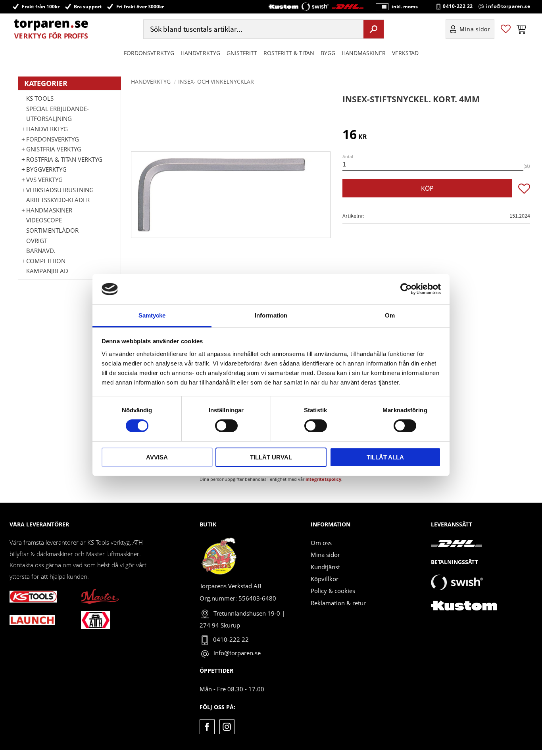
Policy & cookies (333, 591)
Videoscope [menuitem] (44, 220)
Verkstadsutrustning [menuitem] (60, 190)
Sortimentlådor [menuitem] (52, 230)
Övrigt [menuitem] (36, 241)
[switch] (226, 425)
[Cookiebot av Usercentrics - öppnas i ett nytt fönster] (406, 289)
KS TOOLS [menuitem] (40, 98)
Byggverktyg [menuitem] (46, 169)
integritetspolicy (323, 479)
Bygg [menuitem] (328, 53)
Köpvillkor (324, 579)
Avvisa (157, 457)
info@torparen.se (508, 6)
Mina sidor (325, 555)
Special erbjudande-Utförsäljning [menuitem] (57, 114)
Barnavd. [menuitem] (41, 250)
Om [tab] (390, 315)
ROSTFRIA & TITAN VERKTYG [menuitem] (64, 159)
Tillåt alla (385, 457)
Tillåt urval (271, 457)
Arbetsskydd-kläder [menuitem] (58, 200)
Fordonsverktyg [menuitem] (149, 53)
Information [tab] (271, 315)
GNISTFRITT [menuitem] (242, 53)
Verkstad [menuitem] (405, 53)
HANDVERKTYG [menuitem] (200, 53)
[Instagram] (227, 727)
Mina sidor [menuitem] (474, 29)
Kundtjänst (325, 567)
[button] (506, 29)
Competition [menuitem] (45, 261)
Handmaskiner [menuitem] (364, 53)
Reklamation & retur (338, 603)
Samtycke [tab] (152, 315)
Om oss (321, 543)
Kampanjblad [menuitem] (47, 271)
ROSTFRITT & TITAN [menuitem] (288, 53)
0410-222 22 (458, 6)
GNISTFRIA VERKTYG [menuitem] (53, 149)
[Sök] (373, 29)
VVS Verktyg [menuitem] (44, 180)
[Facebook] (207, 727)
